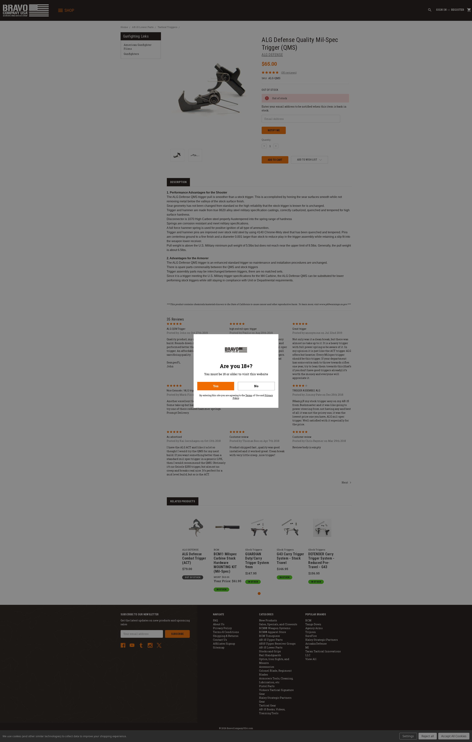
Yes (215, 386)
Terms (248, 395)
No (256, 386)
